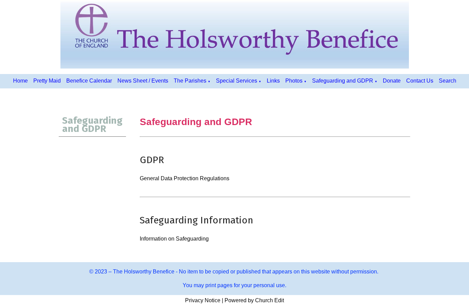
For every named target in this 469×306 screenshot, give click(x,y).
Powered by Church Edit (254, 300)
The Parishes (190, 81)
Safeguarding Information (196, 220)
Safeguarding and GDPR (342, 81)
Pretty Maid (47, 81)
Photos (293, 81)
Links (273, 81)
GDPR (152, 160)
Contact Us (419, 81)
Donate (392, 81)
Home (20, 81)
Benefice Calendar (89, 81)
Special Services (236, 81)
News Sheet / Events (142, 81)
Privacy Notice (202, 300)
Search (447, 81)
